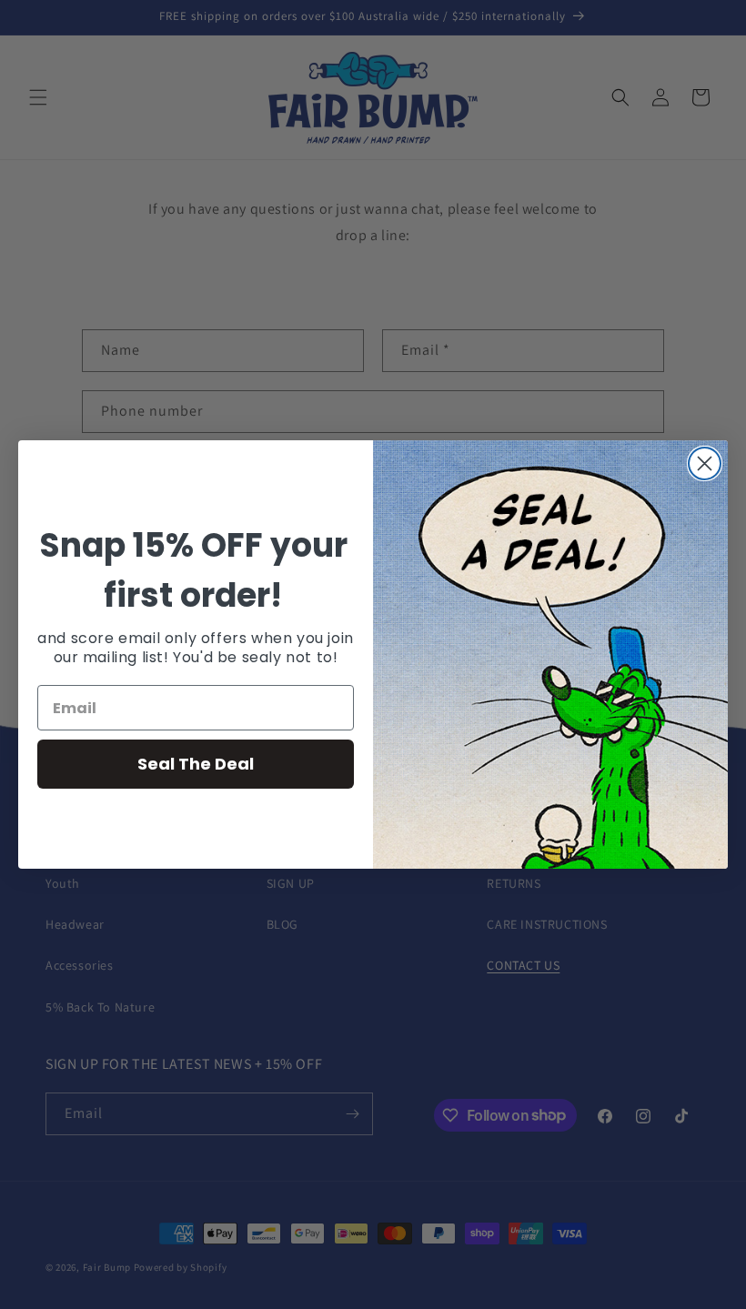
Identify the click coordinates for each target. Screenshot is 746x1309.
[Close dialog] (705, 463)
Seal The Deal (195, 763)
